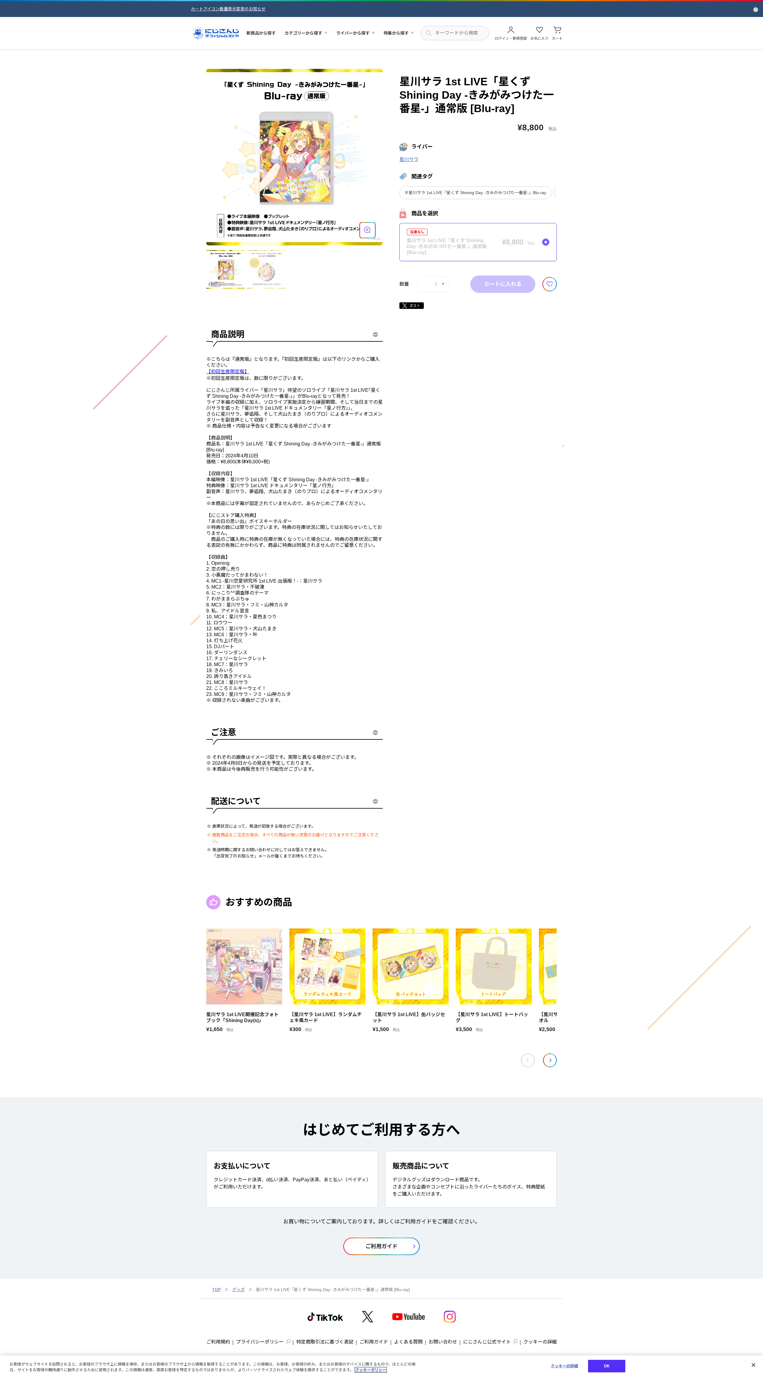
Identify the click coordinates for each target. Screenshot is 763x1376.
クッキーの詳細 (540, 1341)
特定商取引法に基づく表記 (324, 1341)
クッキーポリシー (370, 1370)
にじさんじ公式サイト (487, 1341)
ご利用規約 (218, 1341)
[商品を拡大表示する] (367, 230)
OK (607, 1366)
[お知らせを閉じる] (755, 9)
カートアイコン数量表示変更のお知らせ (228, 9)
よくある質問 (408, 1341)
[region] (381, 1365)
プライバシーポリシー (260, 1341)
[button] (550, 1060)
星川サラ (408, 159)
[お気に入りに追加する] (549, 284)
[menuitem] (261, 33)
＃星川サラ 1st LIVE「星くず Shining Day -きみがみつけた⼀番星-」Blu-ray (475, 192)
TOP (216, 1289)
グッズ (238, 1289)
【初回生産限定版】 (227, 371)
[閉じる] (753, 1365)
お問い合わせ (443, 1341)
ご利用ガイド (373, 1341)
